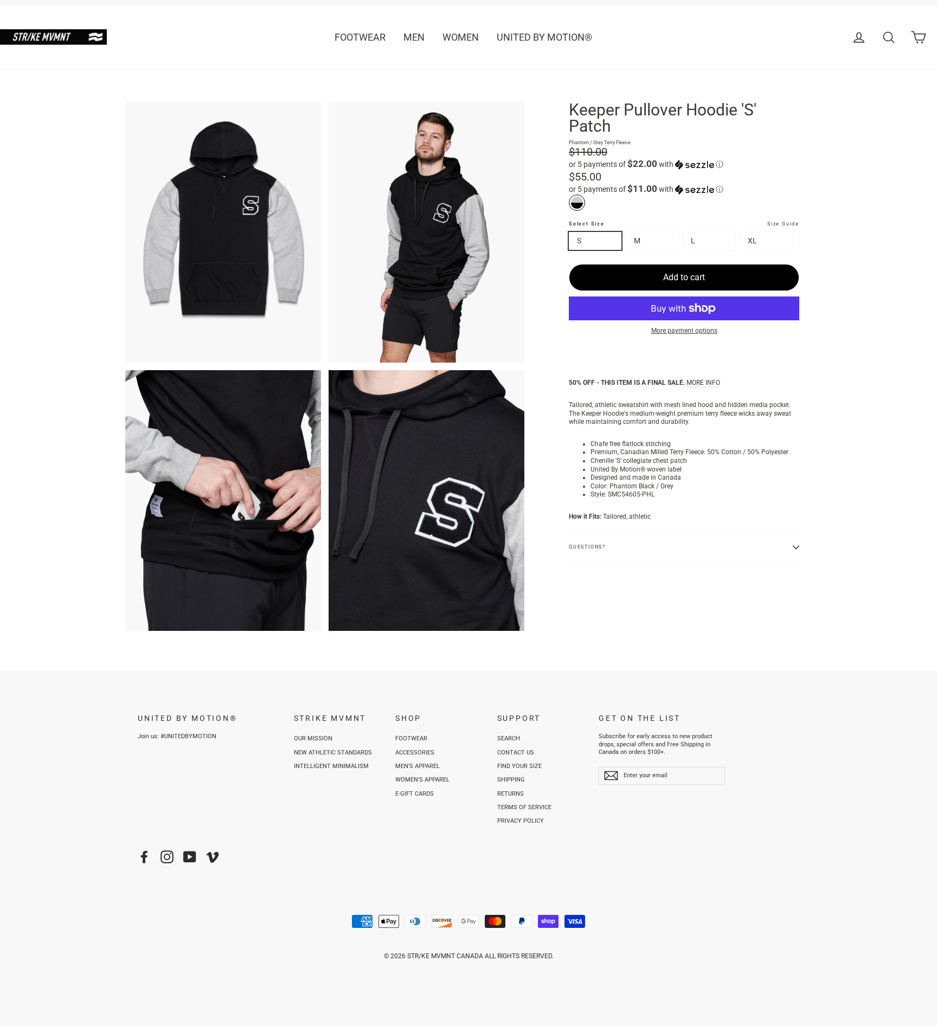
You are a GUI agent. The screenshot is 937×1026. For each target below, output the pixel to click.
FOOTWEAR (360, 37)
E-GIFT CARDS (414, 793)
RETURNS (510, 793)
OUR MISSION (313, 738)
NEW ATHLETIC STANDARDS (333, 752)
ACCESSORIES (414, 752)
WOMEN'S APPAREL (422, 779)
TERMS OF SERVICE (524, 807)
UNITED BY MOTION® (544, 37)
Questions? (587, 547)
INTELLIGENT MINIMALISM (331, 766)
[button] (684, 164)
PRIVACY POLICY (520, 820)
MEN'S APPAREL (417, 766)
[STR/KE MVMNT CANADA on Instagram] (167, 856)
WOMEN (460, 37)
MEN (414, 37)
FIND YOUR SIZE (519, 766)
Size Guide (783, 224)
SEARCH (508, 738)
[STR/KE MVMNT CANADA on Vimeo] (212, 856)
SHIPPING (511, 779)
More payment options (684, 330)
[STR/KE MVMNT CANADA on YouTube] (189, 856)
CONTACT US (515, 752)
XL (752, 240)
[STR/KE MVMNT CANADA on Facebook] (144, 856)
